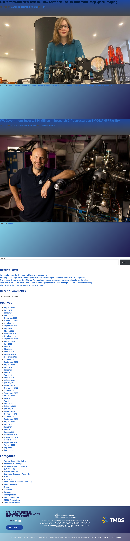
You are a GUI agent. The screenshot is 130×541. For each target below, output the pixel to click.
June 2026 (8, 313)
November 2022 (11, 388)
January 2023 (9, 383)
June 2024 (8, 346)
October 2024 (10, 336)
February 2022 (10, 406)
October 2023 (10, 359)
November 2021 (11, 414)
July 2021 (8, 424)
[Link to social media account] (16, 521)
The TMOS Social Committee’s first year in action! (21, 285)
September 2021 (11, 419)
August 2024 (9, 341)
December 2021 (10, 411)
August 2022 (9, 396)
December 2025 (10, 318)
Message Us (15, 527)
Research (55, 85)
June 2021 (8, 427)
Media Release (38, 85)
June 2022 (8, 398)
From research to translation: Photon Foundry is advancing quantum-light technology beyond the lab (44, 280)
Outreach (8, 489)
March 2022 (9, 403)
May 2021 (8, 429)
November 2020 (11, 437)
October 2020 (10, 440)
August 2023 (9, 365)
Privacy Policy (96, 537)
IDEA (6, 476)
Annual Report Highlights (15, 461)
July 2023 (8, 367)
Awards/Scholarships (13, 464)
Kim (44, 7)
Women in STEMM (12, 502)
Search (2, 258)
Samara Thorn (48, 126)
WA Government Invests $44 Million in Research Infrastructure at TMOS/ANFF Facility (60, 120)
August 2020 (9, 445)
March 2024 (9, 352)
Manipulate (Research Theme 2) (18, 482)
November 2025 (11, 320)
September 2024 (11, 339)
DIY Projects (9, 469)
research (108, 85)
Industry (8, 479)
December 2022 (10, 385)
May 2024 (8, 349)
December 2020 (10, 434)
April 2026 (8, 315)
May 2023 (8, 372)
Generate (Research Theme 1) (17, 474)
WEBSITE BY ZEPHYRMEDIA (112, 537)
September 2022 (11, 393)
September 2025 (11, 326)
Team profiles (10, 495)
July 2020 (8, 447)
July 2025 (8, 328)
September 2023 (11, 362)
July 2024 (8, 344)
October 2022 (10, 390)
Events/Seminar (11, 471)
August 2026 (9, 307)
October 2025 (10, 323)
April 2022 (8, 401)
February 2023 (10, 380)
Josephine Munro (96, 85)
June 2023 (8, 370)
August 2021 (9, 422)
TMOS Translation (12, 500)
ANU (86, 85)
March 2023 (9, 377)
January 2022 (9, 409)
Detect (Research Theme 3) (19, 85)
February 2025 (10, 333)
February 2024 (10, 354)
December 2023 (10, 357)
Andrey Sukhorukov (74, 85)
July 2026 (8, 310)
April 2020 (8, 450)
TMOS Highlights (11, 497)
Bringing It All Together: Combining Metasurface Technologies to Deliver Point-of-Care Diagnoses (42, 277)
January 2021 (9, 432)
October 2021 (10, 416)
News (48, 85)
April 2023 (8, 375)
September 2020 (11, 442)
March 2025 (9, 331)
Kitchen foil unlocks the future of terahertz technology (24, 275)
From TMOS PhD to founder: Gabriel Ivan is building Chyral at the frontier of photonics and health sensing (46, 283)
